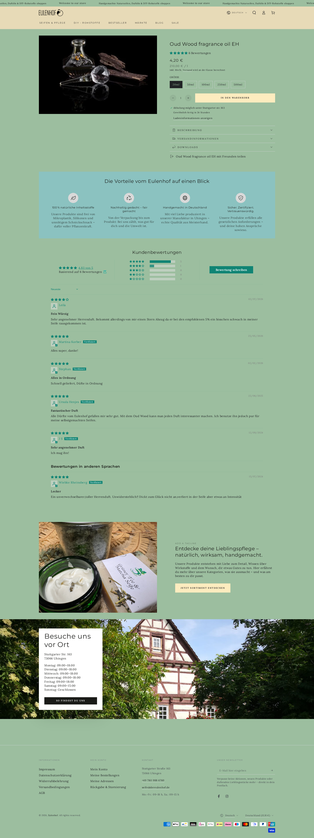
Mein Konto (98, 769)
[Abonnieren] (273, 770)
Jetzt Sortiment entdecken (203, 588)
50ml (192, 85)
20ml (177, 85)
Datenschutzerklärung (55, 775)
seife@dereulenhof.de (156, 787)
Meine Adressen (102, 781)
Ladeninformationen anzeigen (192, 118)
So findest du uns (70, 700)
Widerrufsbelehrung (54, 781)
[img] (60, 299)
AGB (42, 793)
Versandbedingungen (54, 787)
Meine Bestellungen (104, 775)
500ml (239, 85)
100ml (207, 85)
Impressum (47, 769)
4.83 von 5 (85, 268)
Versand (187, 70)
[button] (254, 13)
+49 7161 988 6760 (153, 780)
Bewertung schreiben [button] (231, 270)
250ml (223, 85)
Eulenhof (53, 815)
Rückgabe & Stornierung (108, 787)
